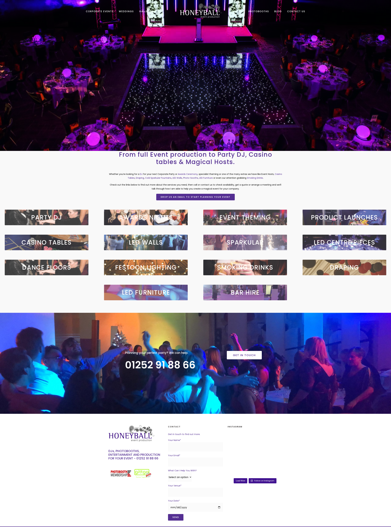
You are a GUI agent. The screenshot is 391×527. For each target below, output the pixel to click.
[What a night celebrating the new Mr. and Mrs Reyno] (262, 472)
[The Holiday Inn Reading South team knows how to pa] (262, 454)
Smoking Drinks (255, 177)
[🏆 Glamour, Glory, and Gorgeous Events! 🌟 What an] (262, 463)
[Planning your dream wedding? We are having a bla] (234, 454)
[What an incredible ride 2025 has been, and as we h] (234, 463)
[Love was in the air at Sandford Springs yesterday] (276, 472)
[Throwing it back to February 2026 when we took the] (234, 446)
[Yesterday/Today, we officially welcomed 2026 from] (276, 454)
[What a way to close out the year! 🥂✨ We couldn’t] (248, 463)
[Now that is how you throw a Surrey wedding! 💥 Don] (248, 446)
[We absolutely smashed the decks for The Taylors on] (248, 437)
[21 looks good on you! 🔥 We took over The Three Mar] (262, 437)
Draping (140, 177)
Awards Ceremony (188, 174)
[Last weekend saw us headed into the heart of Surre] (276, 446)
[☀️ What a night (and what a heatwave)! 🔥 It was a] (276, 437)
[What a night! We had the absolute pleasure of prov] (248, 454)
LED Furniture (206, 177)
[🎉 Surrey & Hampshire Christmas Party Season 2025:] (234, 472)
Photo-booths (190, 177)
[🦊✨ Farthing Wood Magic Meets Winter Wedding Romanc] (276, 463)
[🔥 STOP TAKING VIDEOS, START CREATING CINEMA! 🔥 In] (248, 472)
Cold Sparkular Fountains (158, 177)
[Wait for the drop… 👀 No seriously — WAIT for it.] (262, 446)
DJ (141, 174)
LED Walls (177, 177)
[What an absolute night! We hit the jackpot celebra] (234, 437)
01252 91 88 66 (147, 458)
